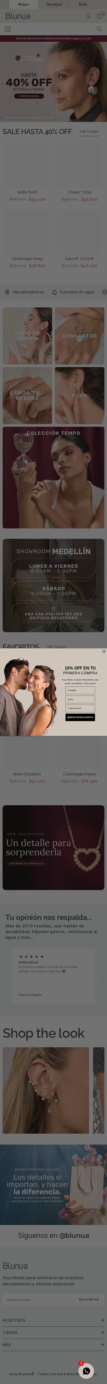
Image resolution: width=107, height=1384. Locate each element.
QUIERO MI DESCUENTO (80, 717)
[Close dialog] (104, 651)
